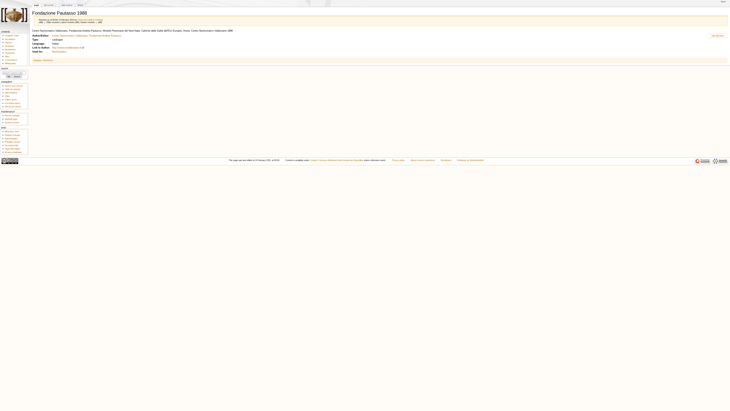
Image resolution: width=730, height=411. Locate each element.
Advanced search (13, 106)
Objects (8, 42)
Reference (48, 60)
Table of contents (13, 89)
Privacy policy (398, 160)
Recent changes (12, 115)
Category (37, 60)
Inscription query (12, 103)
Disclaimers (446, 160)
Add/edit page (11, 119)
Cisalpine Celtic (12, 35)
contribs (98, 20)
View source (66, 5)
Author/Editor (40, 35)
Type (35, 39)
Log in (723, 1)
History (80, 5)
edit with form (718, 36)
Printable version (12, 142)
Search (4, 68)
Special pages (11, 138)
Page (36, 5)
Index (7, 96)
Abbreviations (11, 93)
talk (91, 20)
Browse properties (13, 152)
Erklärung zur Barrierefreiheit (470, 160)
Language (38, 43)
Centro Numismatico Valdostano (69, 35)
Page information (12, 149)
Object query (11, 99)
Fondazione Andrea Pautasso (105, 35)
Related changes (12, 135)
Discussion (49, 5)
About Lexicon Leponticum (423, 160)
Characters (10, 53)
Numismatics (59, 51)
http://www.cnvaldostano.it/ (67, 47)
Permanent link (11, 145)
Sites (7, 56)
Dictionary (9, 46)
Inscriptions (10, 39)
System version (12, 122)
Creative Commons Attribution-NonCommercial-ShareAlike (336, 160)
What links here (12, 131)
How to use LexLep (14, 86)
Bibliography (10, 63)
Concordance (11, 60)
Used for (37, 51)
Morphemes (10, 49)
